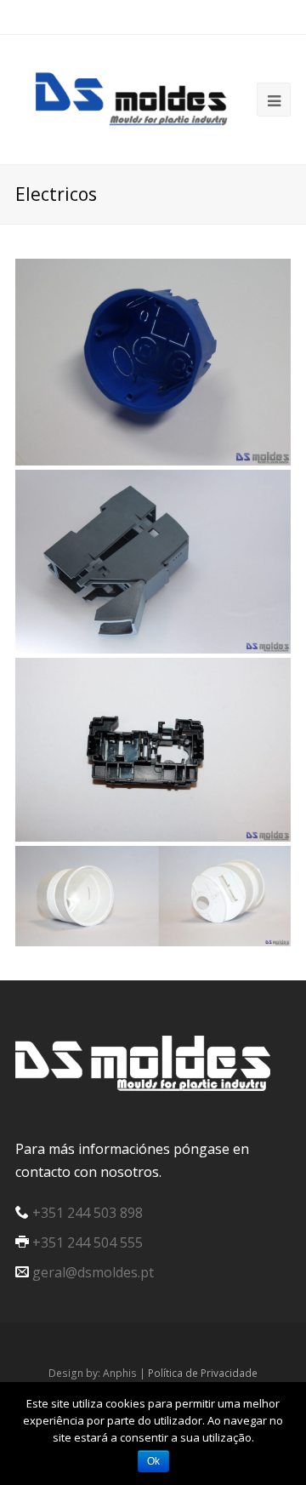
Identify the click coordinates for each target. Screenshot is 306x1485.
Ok (153, 1461)
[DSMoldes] (142, 97)
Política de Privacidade (203, 1373)
